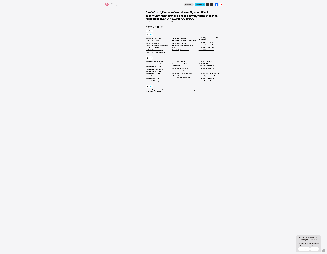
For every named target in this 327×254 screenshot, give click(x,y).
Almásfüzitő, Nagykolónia (180, 43)
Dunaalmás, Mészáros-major (181, 77)
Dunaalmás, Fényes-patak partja (156, 81)
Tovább (317, 245)
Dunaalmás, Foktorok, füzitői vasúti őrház (181, 64)
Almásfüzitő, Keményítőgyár (154, 50)
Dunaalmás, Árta (151, 76)
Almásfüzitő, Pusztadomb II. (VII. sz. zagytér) (208, 38)
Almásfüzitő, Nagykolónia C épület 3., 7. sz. (183, 46)
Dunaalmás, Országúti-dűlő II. (208, 68)
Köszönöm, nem (304, 249)
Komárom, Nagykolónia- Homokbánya (184, 90)
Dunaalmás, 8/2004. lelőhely (154, 66)
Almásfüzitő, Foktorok (152, 43)
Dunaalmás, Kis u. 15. (178, 71)
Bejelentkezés (200, 4)
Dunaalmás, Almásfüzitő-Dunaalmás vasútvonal (153, 72)
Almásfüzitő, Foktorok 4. (153, 40)
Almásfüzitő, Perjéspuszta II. (180, 50)
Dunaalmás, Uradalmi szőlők (207, 76)
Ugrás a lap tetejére (151, 34)
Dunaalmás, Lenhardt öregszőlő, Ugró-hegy (182, 74)
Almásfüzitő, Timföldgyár (206, 42)
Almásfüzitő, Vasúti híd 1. (206, 45)
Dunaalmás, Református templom (209, 73)
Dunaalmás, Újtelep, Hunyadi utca (209, 78)
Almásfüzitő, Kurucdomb (179, 38)
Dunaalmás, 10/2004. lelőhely (155, 61)
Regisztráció (188, 4)
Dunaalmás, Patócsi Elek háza (208, 71)
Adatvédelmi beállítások (323, 250)
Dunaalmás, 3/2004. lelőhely (154, 64)
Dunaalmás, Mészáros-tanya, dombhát (206, 62)
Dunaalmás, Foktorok (178, 61)
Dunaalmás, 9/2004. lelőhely (154, 69)
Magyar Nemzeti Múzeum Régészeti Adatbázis (157, 21)
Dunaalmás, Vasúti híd (205, 81)
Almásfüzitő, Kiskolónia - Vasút (155, 52)
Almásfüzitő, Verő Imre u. (206, 50)
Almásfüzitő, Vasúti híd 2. (206, 47)
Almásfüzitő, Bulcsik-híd (153, 38)
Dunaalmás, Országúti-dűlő (207, 65)
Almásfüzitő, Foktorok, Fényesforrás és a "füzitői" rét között (157, 46)
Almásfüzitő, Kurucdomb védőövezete (184, 40)
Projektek (171, 21)
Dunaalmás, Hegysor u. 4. (180, 68)
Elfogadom (314, 249)
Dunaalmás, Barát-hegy (153, 78)
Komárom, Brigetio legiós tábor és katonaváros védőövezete (156, 90)
